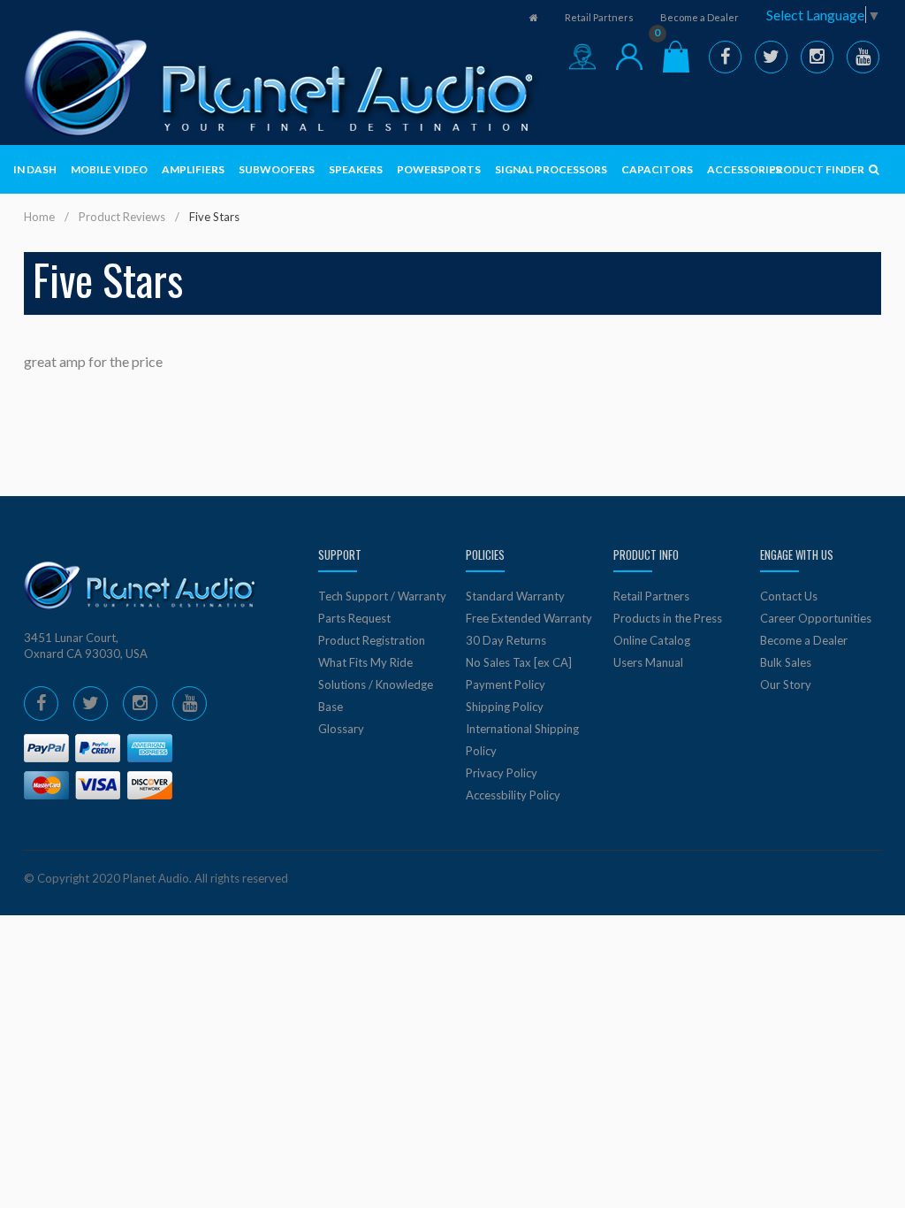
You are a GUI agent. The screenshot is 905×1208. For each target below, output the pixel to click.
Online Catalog (651, 640)
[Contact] (582, 56)
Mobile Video (109, 169)
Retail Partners (599, 17)
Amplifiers (193, 169)
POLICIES (485, 554)
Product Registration (371, 640)
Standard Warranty (515, 596)
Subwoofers (277, 169)
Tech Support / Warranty (382, 596)
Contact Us (789, 596)
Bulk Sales (785, 662)
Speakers (356, 169)
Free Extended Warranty (529, 618)
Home (39, 217)
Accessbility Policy (513, 795)
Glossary (341, 729)
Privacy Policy (501, 773)
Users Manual (648, 662)
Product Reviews (122, 217)
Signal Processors (551, 169)
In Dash (35, 169)
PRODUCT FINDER (817, 169)
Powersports (439, 169)
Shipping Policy (505, 707)
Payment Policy (505, 684)
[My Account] (629, 56)
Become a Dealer (699, 17)
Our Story (785, 684)
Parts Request (354, 618)
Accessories (744, 169)
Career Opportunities (815, 618)
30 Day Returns (506, 640)
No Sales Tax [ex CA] (519, 662)
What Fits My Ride (365, 662)
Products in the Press (667, 618)
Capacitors (657, 169)
